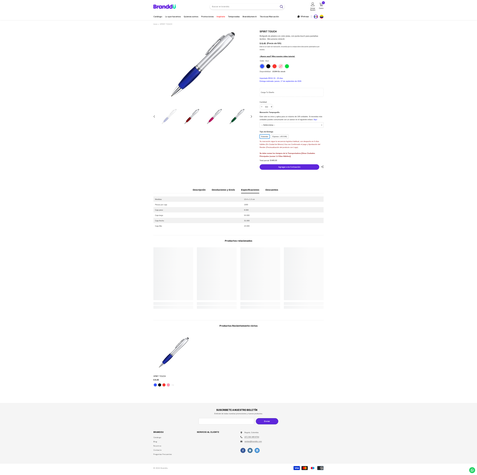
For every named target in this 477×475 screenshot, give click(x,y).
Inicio (155, 24)
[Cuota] (321, 167)
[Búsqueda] (247, 7)
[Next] (251, 116)
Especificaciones (250, 190)
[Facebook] (243, 450)
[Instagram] (250, 450)
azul (155, 385)
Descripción (199, 190)
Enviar (267, 421)
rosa (168, 385)
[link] (173, 303)
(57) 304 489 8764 (251, 437)
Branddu (164, 468)
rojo (164, 385)
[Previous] (154, 116)
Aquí (315, 119)
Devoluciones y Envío (223, 190)
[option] (169, 116)
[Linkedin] (257, 450)
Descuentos (271, 190)
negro (159, 385)
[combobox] (244, 7)
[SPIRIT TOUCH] (173, 352)
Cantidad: (263, 102)
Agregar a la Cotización (289, 167)
